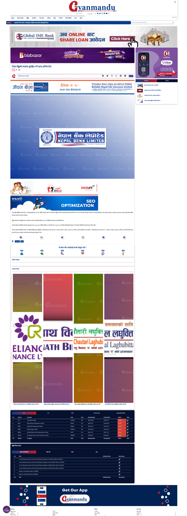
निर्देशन (72, 452)
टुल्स (76, 18)
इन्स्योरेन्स (34, 18)
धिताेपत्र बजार (13, 515)
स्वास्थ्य (54, 511)
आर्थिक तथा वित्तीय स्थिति (24, 452)
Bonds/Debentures (121, 413)
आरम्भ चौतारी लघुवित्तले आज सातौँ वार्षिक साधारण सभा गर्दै (86, 404)
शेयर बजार (41, 18)
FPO (48, 413)
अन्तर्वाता (96, 511)
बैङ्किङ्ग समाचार (13, 511)
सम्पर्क (138, 515)
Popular (146, 80)
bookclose (17, 241)
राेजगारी (60, 18)
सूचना (81, 18)
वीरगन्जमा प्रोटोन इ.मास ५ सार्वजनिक (151, 85)
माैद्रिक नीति (48, 452)
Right (72, 413)
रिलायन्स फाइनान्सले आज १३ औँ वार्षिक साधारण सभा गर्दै (25, 404)
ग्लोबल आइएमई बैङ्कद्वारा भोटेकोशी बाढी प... (152, 100)
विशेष (96, 515)
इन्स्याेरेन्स (12, 513)
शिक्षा (55, 18)
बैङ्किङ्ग (28, 18)
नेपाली (175, 17)
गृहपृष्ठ (12, 18)
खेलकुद (54, 515)
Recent (167, 80)
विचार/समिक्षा (68, 18)
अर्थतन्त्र (48, 18)
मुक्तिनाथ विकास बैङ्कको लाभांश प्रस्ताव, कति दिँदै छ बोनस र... (56, 404)
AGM (22, 241)
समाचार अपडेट (20, 18)
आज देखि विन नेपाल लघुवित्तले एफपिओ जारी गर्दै (114, 404)
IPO (24, 413)
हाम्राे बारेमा (139, 511)
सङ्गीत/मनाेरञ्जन (55, 513)
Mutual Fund (97, 413)
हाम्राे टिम (138, 513)
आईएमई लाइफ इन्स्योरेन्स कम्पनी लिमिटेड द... (153, 90)
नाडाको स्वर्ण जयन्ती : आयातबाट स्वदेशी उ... (152, 95)
